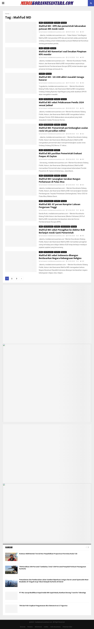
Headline (57, 22)
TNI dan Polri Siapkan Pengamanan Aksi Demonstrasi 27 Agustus (43, 605)
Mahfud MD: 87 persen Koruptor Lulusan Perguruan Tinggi (59, 205)
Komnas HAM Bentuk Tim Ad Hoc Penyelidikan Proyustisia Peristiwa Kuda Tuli (48, 553)
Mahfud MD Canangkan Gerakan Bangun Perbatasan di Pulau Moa (59, 180)
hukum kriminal (65, 226)
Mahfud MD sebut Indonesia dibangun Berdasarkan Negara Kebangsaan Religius (60, 256)
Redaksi (30, 627)
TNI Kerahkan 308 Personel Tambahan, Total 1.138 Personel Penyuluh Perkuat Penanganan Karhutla (52, 567)
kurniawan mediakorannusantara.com (53, 32)
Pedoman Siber (67, 627)
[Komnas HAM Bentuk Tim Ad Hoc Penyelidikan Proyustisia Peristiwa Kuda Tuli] (11, 557)
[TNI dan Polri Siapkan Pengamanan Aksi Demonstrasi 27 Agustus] (11, 609)
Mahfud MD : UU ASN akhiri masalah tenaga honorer (61, 78)
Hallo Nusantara (48, 22)
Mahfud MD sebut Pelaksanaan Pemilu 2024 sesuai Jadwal (61, 104)
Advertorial (38, 627)
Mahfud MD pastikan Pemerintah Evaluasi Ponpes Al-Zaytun (60, 155)
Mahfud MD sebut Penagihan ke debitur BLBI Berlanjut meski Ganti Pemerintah (62, 231)
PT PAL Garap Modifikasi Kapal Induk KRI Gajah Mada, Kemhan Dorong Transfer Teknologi (52, 592)
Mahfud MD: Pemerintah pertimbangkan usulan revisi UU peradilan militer (63, 129)
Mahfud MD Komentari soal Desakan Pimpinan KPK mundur (62, 53)
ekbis (40, 22)
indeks (46, 627)
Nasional (63, 22)
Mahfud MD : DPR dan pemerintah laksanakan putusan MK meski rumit (62, 27)
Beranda (22, 627)
